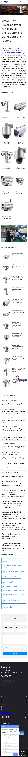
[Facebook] (2, 676)
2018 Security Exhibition (8, 443)
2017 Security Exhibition (8, 418)
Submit (15, 653)
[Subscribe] (22, 733)
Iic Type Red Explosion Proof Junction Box (13, 586)
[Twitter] (7, 676)
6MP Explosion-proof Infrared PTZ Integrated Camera (11, 606)
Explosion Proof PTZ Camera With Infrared (13, 590)
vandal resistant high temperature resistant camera (11, 581)
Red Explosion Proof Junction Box (11, 577)
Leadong (23, 755)
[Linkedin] (5, 676)
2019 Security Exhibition (8, 409)
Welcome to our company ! (9, 400)
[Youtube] (10, 676)
